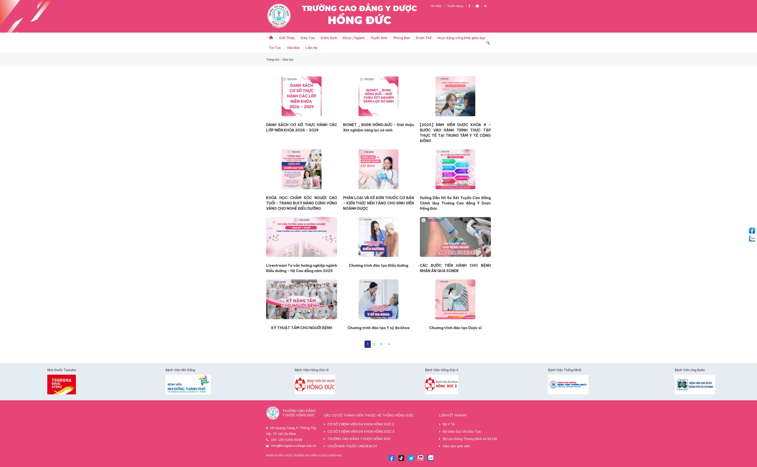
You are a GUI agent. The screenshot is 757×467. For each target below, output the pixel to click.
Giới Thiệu (287, 38)
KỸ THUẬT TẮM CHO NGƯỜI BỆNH (301, 328)
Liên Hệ (311, 48)
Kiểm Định (329, 38)
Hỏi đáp (436, 6)
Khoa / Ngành (354, 38)
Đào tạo (288, 59)
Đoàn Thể (423, 38)
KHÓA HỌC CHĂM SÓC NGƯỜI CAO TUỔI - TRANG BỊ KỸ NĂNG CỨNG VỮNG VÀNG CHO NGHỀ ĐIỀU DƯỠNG (301, 203)
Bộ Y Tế (447, 424)
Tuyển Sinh (379, 38)
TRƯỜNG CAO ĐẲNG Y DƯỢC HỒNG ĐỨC (358, 439)
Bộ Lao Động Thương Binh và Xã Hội (468, 439)
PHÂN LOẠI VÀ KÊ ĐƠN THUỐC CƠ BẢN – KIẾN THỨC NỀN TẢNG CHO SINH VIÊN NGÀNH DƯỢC (378, 203)
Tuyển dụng (455, 6)
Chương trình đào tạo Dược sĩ (455, 328)
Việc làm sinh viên (455, 446)
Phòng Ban (401, 38)
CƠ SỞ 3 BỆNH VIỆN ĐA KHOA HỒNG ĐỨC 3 (359, 431)
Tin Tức (275, 48)
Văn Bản (293, 48)
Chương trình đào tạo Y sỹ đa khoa (378, 328)
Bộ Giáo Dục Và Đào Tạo (460, 431)
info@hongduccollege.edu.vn (293, 446)
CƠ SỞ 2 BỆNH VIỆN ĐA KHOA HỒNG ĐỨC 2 (359, 424)
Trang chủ (272, 59)
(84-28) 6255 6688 (286, 440)
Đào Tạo (308, 38)
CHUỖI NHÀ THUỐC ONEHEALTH (351, 446)
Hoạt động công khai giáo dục (461, 38)
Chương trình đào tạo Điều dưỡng (378, 265)
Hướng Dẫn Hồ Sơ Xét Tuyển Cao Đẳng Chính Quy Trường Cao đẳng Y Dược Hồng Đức (455, 203)
